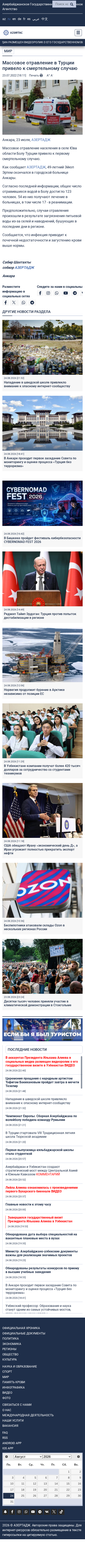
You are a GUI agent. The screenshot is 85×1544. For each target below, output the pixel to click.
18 (22, 1489)
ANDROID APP (11, 1443)
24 (11, 1495)
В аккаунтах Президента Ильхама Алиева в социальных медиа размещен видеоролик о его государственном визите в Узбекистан (42, 1061)
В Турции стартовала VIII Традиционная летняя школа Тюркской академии (40, 1135)
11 (22, 1483)
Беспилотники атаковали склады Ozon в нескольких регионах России (34, 927)
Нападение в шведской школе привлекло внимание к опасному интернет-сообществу (37, 384)
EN (14, 19)
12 (34, 1483)
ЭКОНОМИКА (11, 1344)
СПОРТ (7, 1371)
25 (22, 1495)
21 (56, 1489)
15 (68, 1483)
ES (28, 19)
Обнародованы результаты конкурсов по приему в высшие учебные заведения (42, 1270)
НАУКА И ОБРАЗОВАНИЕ (19, 1366)
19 (34, 1489)
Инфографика (13, 1387)
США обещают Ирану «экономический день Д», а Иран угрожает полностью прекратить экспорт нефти (41, 849)
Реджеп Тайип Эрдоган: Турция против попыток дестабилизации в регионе (40, 616)
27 (45, 1495)
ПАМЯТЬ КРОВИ (13, 1382)
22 (68, 1489)
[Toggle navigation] (77, 32)
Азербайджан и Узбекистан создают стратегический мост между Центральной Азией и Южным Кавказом (41, 1170)
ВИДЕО (7, 1392)
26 (34, 1495)
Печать (34, 75)
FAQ (5, 1432)
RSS (5, 1438)
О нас (6, 1410)
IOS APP (7, 1448)
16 (79, 1483)
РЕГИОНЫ (9, 1349)
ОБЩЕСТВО (10, 1354)
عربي (36, 19)
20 (45, 1489)
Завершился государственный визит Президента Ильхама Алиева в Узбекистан (40, 1219)
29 (68, 1495)
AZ (4, 19)
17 (11, 1489)
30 (79, 1495)
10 (11, 1483)
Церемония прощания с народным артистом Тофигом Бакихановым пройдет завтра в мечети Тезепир (42, 1082)
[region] (44, 1184)
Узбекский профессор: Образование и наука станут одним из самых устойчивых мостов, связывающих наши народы (38, 1309)
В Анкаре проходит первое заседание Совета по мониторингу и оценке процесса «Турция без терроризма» (40, 462)
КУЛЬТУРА (9, 1359)
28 (56, 1495)
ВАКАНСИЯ (10, 1426)
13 (45, 1483)
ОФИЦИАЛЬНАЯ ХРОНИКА (21, 1328)
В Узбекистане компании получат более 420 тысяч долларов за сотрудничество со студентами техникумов (42, 769)
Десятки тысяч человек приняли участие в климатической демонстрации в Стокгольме (37, 1003)
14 (56, 1483)
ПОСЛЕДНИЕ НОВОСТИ (27, 1049)
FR (24, 19)
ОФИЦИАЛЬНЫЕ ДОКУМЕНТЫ (23, 1333)
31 (11, 1501)
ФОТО (6, 1398)
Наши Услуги (13, 1420)
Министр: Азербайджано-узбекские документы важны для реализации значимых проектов (42, 1253)
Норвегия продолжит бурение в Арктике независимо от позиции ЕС (34, 691)
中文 (45, 19)
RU (9, 19)
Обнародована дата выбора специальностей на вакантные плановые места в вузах (41, 1236)
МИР (8, 51)
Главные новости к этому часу (28, 1204)
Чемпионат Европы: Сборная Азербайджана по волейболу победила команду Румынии (41, 1118)
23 (79, 1489)
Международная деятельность (28, 1415)
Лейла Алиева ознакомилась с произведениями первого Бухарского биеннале (42, 1189)
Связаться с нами (17, 1405)
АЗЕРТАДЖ (40, 140)
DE (19, 19)
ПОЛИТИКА (10, 1338)
